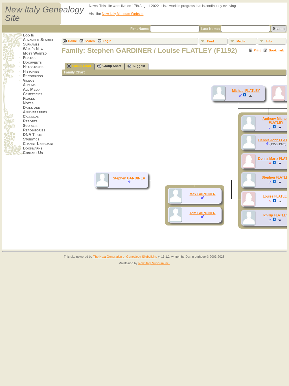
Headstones (33, 66)
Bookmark (276, 50)
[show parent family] (250, 96)
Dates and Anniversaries (35, 109)
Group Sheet (111, 66)
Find (210, 41)
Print (257, 50)
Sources (30, 125)
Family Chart (81, 66)
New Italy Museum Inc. (154, 263)
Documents (32, 62)
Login (107, 41)
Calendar (31, 116)
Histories (31, 71)
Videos (28, 80)
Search (90, 41)
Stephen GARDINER (129, 178)
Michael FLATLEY (246, 91)
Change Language (38, 143)
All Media (31, 89)
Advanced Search (38, 39)
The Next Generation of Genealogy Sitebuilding (125, 256)
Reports (30, 121)
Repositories (34, 130)
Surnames (31, 44)
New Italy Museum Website (122, 14)
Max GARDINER (203, 194)
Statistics (31, 139)
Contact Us (33, 152)
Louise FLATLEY (276, 196)
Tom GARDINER (203, 213)
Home (72, 41)
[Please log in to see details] (245, 95)
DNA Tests (32, 134)
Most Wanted (35, 53)
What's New (33, 48)
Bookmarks (32, 148)
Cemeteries (32, 94)
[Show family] (280, 128)
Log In (28, 35)
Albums (29, 85)
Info (269, 41)
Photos (29, 57)
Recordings (33, 75)
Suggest (139, 66)
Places (29, 98)
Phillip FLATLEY (275, 215)
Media (241, 41)
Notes (28, 103)
